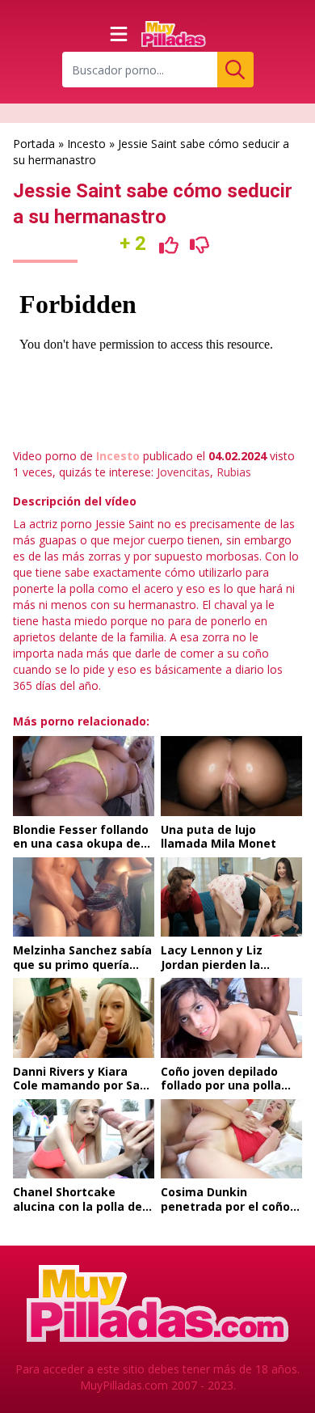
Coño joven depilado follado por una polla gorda (221, 1085)
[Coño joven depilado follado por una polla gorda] (231, 1017)
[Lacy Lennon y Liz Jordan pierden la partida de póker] (231, 897)
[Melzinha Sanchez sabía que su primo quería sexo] (83, 897)
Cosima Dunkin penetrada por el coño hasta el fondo (225, 1206)
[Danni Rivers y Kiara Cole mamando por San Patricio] (83, 1017)
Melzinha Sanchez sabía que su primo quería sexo (82, 964)
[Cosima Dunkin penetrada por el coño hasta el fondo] (231, 1138)
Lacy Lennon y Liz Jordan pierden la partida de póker (211, 964)
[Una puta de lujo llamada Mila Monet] (231, 775)
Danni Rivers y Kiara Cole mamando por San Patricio (80, 1085)
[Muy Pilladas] (173, 34)
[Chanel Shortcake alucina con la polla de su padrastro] (83, 1138)
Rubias (233, 472)
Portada (34, 143)
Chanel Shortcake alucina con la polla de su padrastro (77, 1206)
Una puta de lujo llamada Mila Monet (218, 837)
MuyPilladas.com (124, 1385)
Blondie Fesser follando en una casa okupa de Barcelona (81, 843)
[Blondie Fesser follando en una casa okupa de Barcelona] (83, 775)
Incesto (86, 143)
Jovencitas (183, 472)
